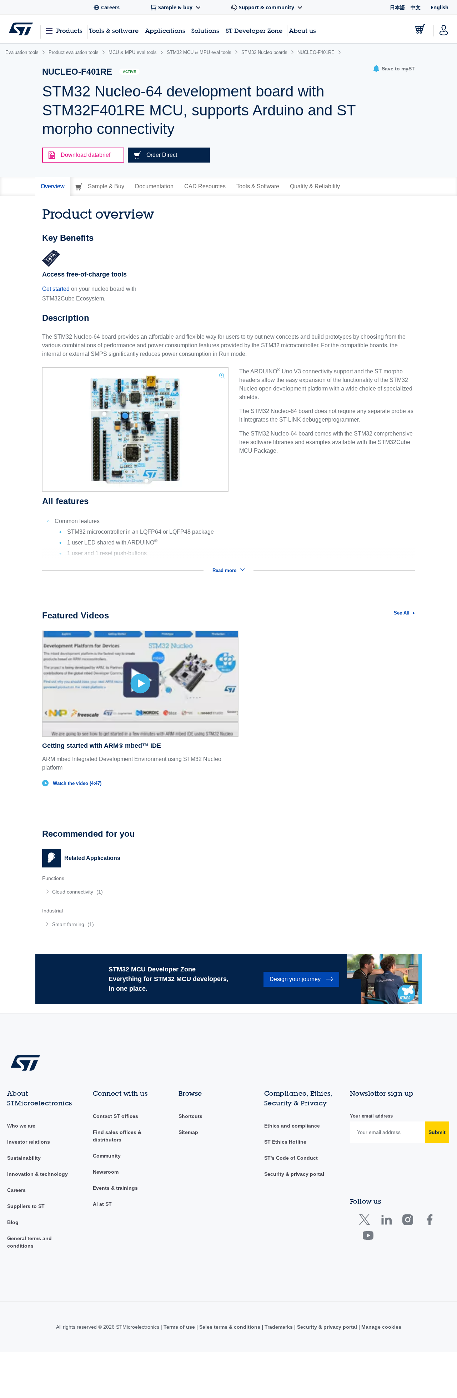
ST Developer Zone (254, 31)
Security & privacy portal (294, 1174)
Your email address (371, 1116)
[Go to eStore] (420, 28)
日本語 (397, 7)
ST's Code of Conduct (291, 1158)
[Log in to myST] (444, 28)
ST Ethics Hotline (285, 1142)
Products (69, 30)
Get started (56, 289)
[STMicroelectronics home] (21, 29)
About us (302, 30)
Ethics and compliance (292, 1126)
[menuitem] (131, 892)
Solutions (205, 30)
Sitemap (188, 1132)
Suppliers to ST (26, 1206)
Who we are (21, 1126)
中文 (416, 7)
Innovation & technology (37, 1174)
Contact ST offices (115, 1116)
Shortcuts (190, 1116)
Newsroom (106, 1172)
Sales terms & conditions (230, 1327)
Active (129, 72)
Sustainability (24, 1158)
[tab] (52, 186)
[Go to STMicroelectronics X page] (366, 1221)
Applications (165, 30)
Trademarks (278, 1327)
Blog (13, 1222)
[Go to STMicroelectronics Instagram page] (407, 1221)
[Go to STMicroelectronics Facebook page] (429, 1221)
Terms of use (180, 1327)
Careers (16, 1190)
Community (107, 1156)
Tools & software (114, 30)
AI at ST (102, 1204)
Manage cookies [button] (380, 1327)
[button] (394, 69)
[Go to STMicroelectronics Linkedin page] (386, 1221)
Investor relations (28, 1142)
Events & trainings (115, 1188)
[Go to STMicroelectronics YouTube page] (368, 1237)
